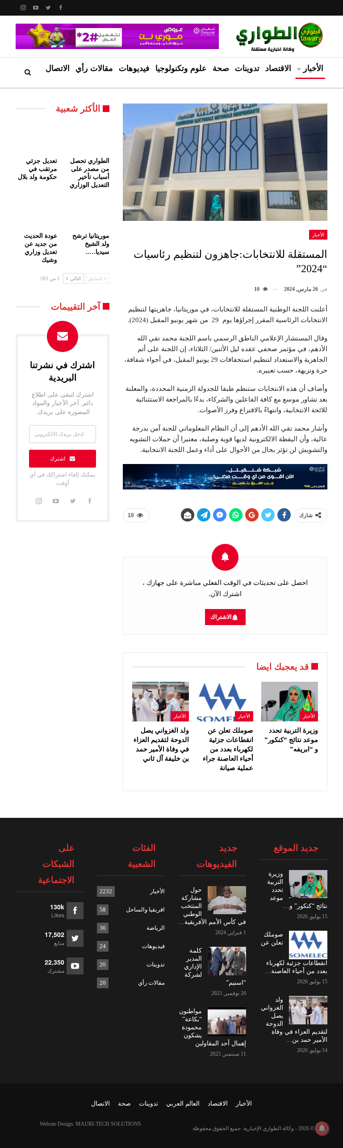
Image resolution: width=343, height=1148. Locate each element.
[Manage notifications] (322, 1128)
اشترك (57, 459)
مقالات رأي (94, 68)
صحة (221, 68)
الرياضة (155, 927)
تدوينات (247, 68)
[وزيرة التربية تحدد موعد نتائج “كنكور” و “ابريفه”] (289, 701)
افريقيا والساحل (145, 909)
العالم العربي (183, 1103)
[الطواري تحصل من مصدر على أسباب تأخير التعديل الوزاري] (88, 138)
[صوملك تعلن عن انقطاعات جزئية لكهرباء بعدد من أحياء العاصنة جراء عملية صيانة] (225, 701)
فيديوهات (134, 68)
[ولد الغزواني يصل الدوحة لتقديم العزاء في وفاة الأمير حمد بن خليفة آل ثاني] (160, 701)
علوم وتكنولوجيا (181, 68)
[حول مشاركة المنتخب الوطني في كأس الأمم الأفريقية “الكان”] (227, 900)
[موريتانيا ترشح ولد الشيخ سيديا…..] (88, 212)
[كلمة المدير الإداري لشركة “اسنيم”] (227, 961)
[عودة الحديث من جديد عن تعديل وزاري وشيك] (36, 212)
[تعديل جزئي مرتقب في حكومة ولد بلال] (36, 138)
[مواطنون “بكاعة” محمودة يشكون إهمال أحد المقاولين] (227, 1021)
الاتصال (58, 68)
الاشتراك (221, 616)
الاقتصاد (278, 68)
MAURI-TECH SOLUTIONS (108, 1124)
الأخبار (313, 68)
